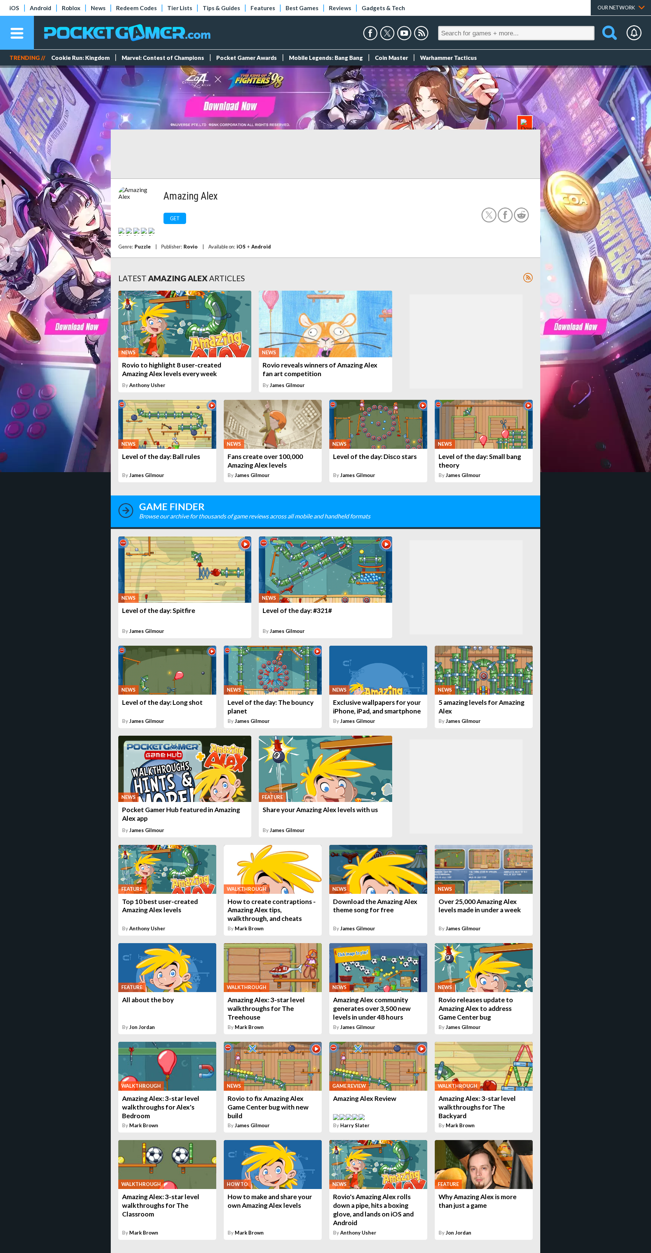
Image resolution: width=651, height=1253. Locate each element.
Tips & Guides (221, 8)
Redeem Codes (136, 8)
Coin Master (391, 57)
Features (263, 8)
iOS (14, 8)
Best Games (302, 8)
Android (40, 8)
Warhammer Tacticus (448, 57)
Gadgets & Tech (383, 8)
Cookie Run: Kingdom (80, 57)
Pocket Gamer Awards (246, 57)
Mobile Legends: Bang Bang (326, 57)
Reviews (340, 8)
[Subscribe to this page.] (528, 277)
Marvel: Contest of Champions (163, 57)
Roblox (71, 8)
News (98, 8)
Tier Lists (179, 8)
